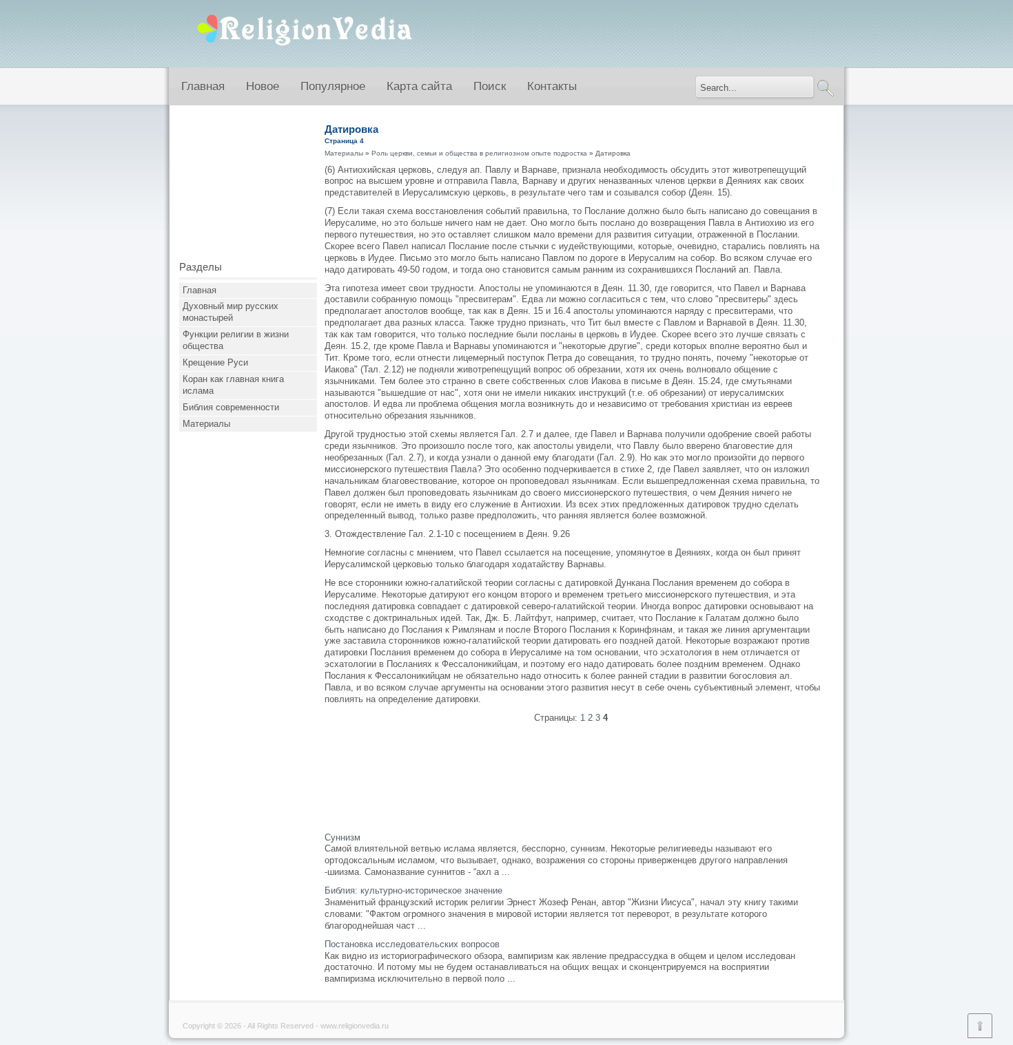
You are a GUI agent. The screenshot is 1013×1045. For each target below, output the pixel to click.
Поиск (489, 86)
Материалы (206, 424)
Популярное (332, 86)
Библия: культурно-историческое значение (413, 890)
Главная (203, 86)
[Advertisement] (248, 188)
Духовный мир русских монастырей (230, 312)
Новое (262, 86)
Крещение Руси (215, 362)
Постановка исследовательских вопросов (412, 944)
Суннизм (342, 837)
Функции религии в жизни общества (236, 340)
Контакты (552, 86)
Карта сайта (419, 86)
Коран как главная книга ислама (233, 385)
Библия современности (231, 407)
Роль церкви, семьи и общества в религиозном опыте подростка (479, 153)
